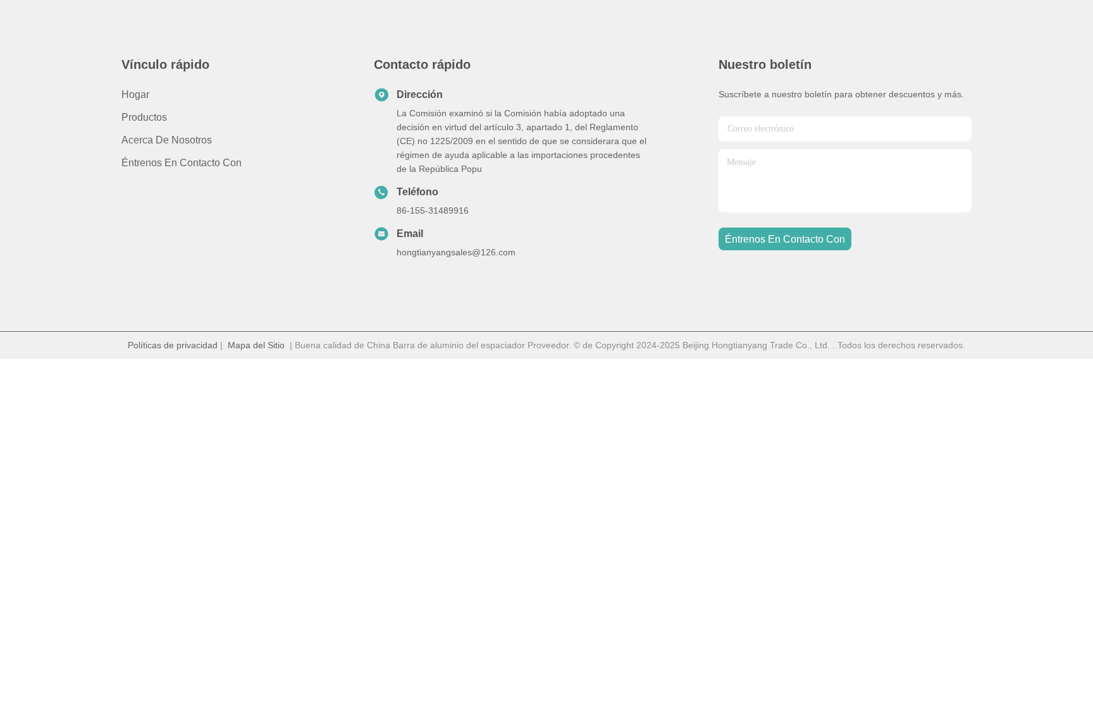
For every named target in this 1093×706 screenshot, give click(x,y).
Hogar (135, 94)
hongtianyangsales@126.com (456, 252)
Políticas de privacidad (173, 345)
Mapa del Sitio (256, 345)
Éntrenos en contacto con (181, 162)
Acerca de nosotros (166, 140)
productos (144, 117)
